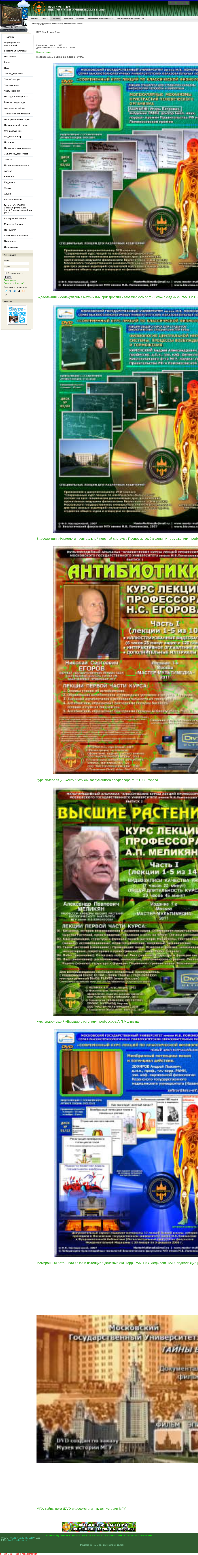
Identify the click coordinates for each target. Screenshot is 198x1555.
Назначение (10, 56)
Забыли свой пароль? (14, 283)
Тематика (44, 19)
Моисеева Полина (13, 224)
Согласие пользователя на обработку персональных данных (57, 23)
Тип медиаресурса (13, 73)
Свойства (56, 19)
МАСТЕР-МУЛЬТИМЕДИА (21, 1538)
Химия (7, 194)
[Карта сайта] (181, 3)
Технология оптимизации (17, 113)
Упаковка (8, 159)
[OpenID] (6, 294)
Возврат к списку (44, 52)
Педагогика (10, 241)
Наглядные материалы (16, 96)
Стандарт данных (13, 131)
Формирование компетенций (12, 43)
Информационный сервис (17, 119)
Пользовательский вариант (18, 148)
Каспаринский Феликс (15, 218)
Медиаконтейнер (13, 136)
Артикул (8, 171)
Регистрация (10, 280)
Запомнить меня (15, 273)
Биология (9, 176)
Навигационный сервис (16, 125)
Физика (7, 188)
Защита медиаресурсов (16, 153)
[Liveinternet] (19, 291)
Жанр (7, 62)
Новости (80, 19)
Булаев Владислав (13, 199)
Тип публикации (12, 79)
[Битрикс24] (6, 291)
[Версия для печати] (186, 3)
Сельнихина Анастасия (16, 235)
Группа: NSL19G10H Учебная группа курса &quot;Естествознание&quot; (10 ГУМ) (18, 209)
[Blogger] (23, 291)
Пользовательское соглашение (100, 19)
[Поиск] (176, 3)
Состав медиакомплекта (16, 165)
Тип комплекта (11, 85)
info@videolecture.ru (17, 1540)
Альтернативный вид (14, 108)
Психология (10, 230)
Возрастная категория (15, 50)
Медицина (9, 182)
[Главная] (170, 3)
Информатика (11, 247)
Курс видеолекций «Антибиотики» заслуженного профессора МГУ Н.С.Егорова (97, 780)
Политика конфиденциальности (130, 19)
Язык (6, 68)
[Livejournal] (10, 291)
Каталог (34, 19)
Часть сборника (12, 91)
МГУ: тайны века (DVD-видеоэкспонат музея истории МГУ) (82, 1508)
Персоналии (68, 19)
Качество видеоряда (14, 102)
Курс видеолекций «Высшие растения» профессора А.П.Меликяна (88, 1021)
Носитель (9, 142)
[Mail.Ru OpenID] (14, 291)
